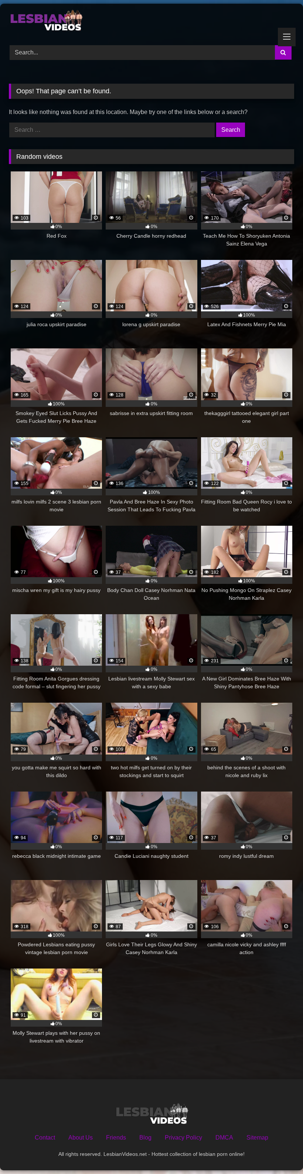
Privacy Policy (183, 1137)
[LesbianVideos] (151, 22)
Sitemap (257, 1137)
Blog (145, 1137)
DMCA (224, 1137)
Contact (45, 1137)
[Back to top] (280, 1152)
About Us (80, 1137)
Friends (116, 1137)
